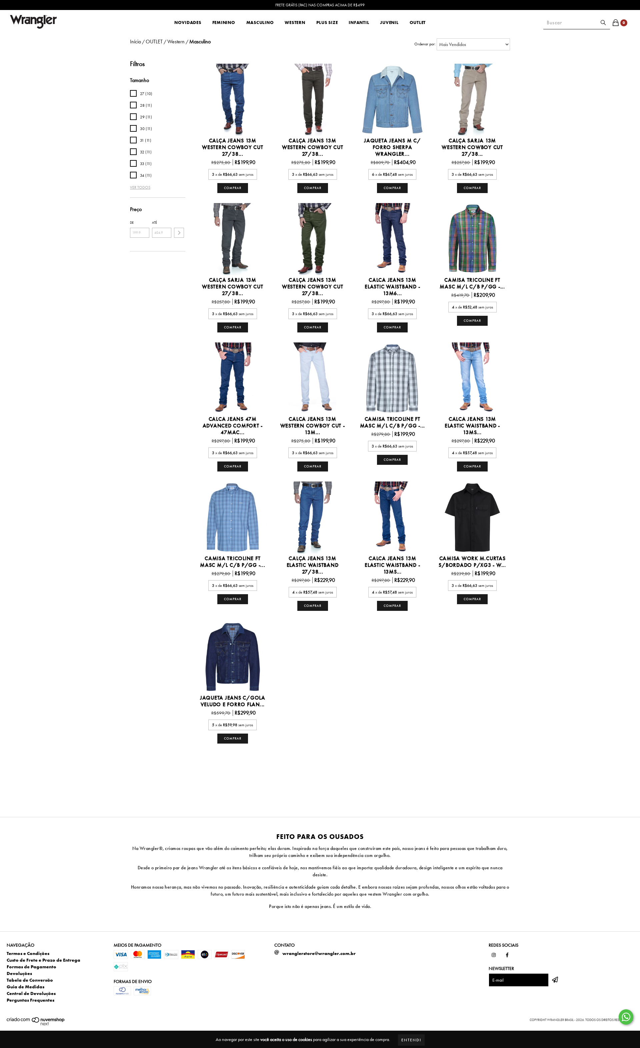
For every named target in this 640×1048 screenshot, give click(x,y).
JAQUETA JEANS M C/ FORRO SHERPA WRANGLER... (392, 147)
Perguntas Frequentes (30, 1000)
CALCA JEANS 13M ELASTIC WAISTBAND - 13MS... (472, 426)
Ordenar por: (425, 44)
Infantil (359, 22)
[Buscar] (603, 22)
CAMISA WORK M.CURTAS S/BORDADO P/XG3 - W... (472, 562)
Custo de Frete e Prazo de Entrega (43, 960)
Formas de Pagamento (31, 967)
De (132, 222)
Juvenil (389, 22)
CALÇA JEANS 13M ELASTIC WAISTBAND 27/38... (313, 565)
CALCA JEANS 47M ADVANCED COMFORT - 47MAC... (233, 426)
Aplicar (179, 233)
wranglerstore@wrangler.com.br (319, 953)
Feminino (223, 22)
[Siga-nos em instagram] (494, 955)
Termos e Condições (28, 953)
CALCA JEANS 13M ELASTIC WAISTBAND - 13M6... (392, 287)
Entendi (411, 1040)
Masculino (260, 22)
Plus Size (327, 22)
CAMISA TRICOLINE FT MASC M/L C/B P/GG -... (472, 283)
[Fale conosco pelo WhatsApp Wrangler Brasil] (626, 1017)
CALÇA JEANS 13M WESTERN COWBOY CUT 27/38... (232, 147)
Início (135, 41)
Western (295, 22)
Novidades (187, 22)
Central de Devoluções (31, 993)
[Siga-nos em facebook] (507, 955)
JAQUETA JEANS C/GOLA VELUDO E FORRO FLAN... (232, 701)
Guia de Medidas (25, 987)
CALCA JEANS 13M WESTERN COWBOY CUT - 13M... (312, 426)
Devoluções (19, 973)
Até (154, 222)
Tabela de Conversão (30, 980)
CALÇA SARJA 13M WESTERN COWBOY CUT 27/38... (472, 147)
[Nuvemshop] (36, 1024)
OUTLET (418, 22)
